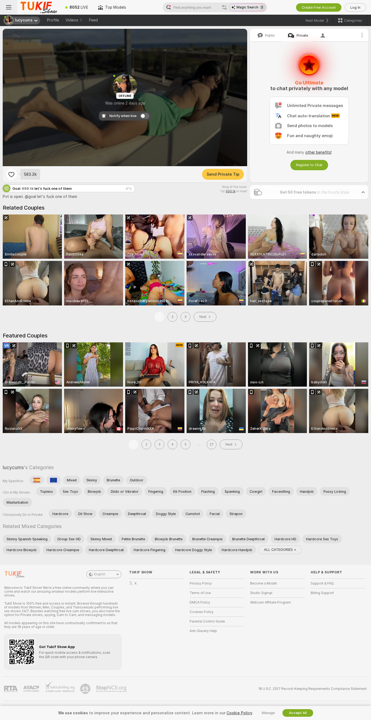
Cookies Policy (201, 612)
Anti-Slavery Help (203, 631)
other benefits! (318, 152)
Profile (53, 20)
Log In (355, 7)
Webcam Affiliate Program (270, 602)
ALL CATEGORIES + (280, 550)
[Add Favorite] (11, 174)
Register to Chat (309, 165)
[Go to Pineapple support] (86, 689)
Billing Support (322, 593)
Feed (93, 20)
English (99, 574)
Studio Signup (261, 593)
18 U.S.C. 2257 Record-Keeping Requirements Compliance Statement (312, 689)
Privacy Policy (201, 583)
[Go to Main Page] (38, 7)
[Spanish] (36, 480)
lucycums (13, 467)
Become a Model (263, 583)
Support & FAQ (322, 583)
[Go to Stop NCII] (112, 689)
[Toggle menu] (8, 7)
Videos (73, 20)
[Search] (224, 7)
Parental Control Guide (207, 621)
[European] (53, 480)
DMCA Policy (200, 602)
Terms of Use (200, 593)
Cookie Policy (239, 713)
